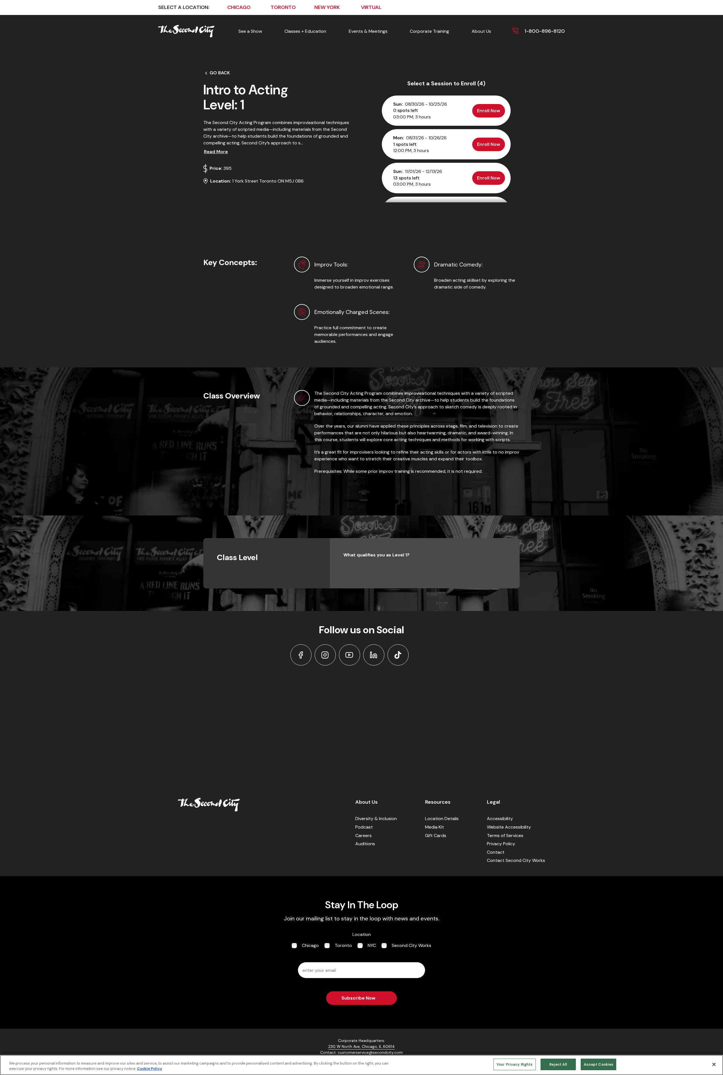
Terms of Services (505, 835)
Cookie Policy (149, 1069)
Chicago (310, 945)
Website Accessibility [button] (509, 827)
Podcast (364, 827)
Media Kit (434, 827)
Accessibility (500, 819)
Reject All (558, 1064)
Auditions (365, 844)
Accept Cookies (598, 1064)
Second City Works (411, 945)
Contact (495, 852)
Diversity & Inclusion (376, 819)
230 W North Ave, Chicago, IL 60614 (361, 1046)
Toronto (343, 945)
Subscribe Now (358, 998)
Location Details (442, 819)
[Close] (714, 1064)
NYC (372, 945)
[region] (361, 1065)
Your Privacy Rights (514, 1064)
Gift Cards (435, 835)
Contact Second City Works (516, 860)
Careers (363, 835)
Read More (216, 152)
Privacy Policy (501, 844)
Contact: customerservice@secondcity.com (361, 1052)
